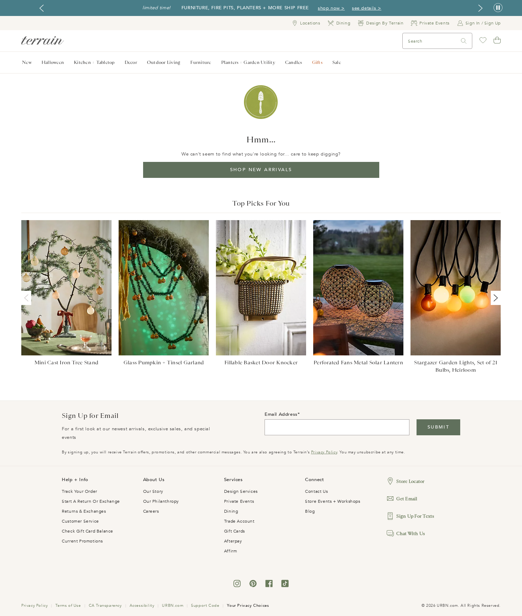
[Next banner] (480, 8)
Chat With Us (410, 533)
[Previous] (27, 298)
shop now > (331, 8)
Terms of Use (68, 605)
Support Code (205, 605)
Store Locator (410, 481)
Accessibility (142, 605)
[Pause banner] (498, 8)
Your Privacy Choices (248, 605)
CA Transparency (105, 605)
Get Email (406, 498)
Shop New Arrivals (261, 170)
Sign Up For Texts (415, 516)
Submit (438, 427)
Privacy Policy (324, 452)
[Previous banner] (41, 8)
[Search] (464, 41)
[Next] (494, 298)
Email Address (281, 414)
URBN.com (172, 605)
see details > (366, 8)
